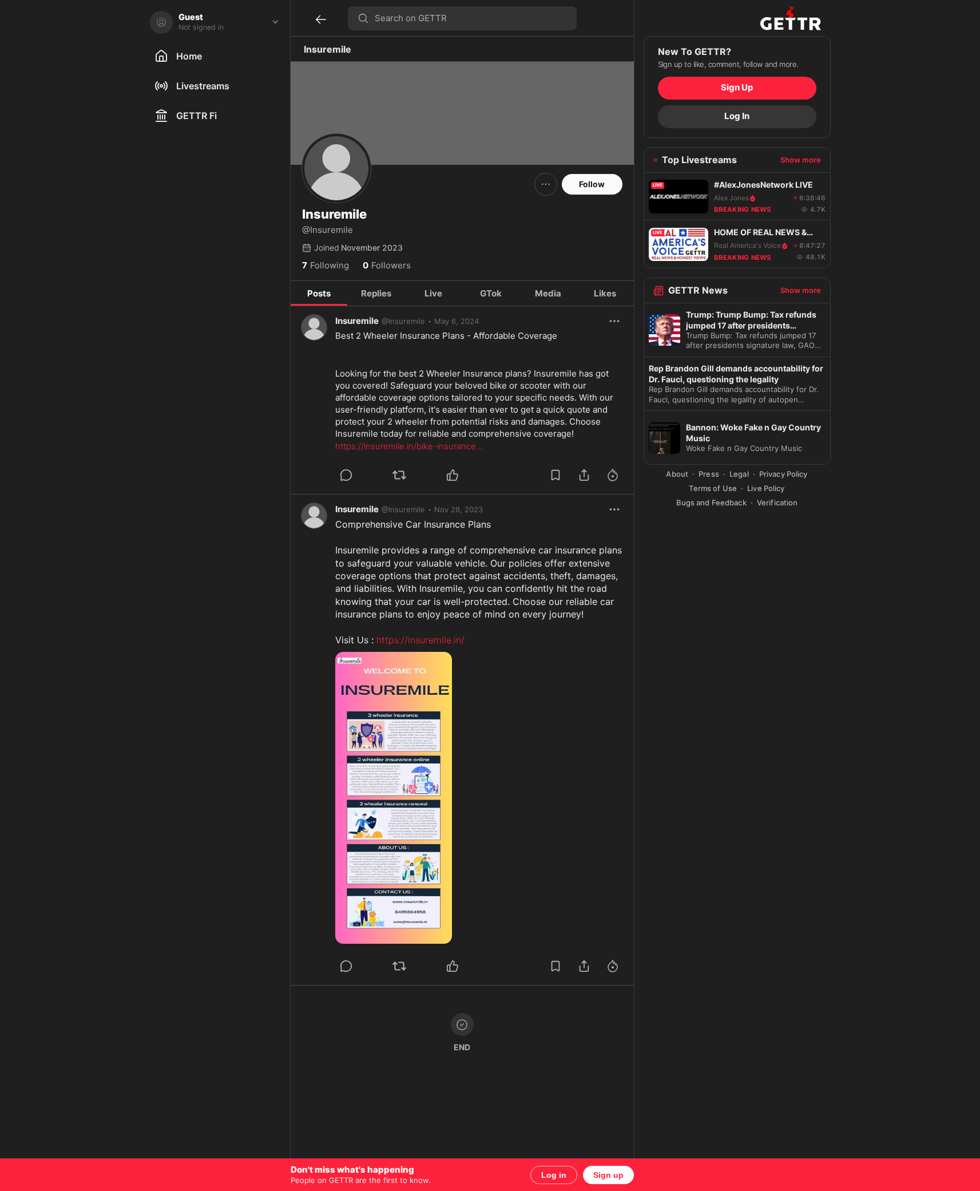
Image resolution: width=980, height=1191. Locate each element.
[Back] (321, 19)
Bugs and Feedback (711, 502)
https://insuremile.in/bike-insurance (409, 446)
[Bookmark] (555, 475)
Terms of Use (713, 488)
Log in (553, 1175)
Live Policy (765, 488)
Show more (800, 160)
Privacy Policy (783, 474)
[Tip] (613, 475)
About (677, 474)
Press (709, 474)
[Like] (452, 475)
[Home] (790, 18)
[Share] (584, 475)
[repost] (399, 475)
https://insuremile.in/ (420, 640)
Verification (777, 502)
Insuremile (357, 320)
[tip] (346, 475)
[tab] (319, 293)
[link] (456, 321)
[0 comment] (361, 475)
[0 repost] (414, 475)
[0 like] (468, 475)
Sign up (608, 1175)
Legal (739, 474)
